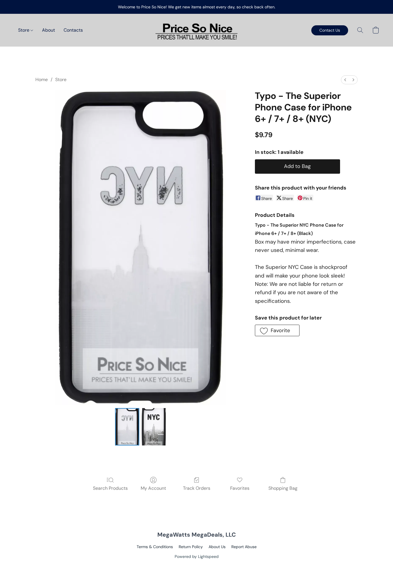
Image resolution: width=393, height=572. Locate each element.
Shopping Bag (282, 488)
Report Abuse (244, 546)
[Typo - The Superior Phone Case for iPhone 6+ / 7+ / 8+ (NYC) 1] (154, 426)
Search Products (110, 488)
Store (24, 30)
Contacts (73, 30)
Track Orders (196, 488)
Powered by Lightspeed (197, 556)
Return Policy (191, 546)
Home (41, 79)
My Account (153, 488)
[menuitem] (345, 80)
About (48, 30)
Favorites (239, 488)
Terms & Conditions (155, 546)
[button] (196, 30)
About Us (217, 546)
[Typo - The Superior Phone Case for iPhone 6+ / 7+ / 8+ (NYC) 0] (127, 426)
